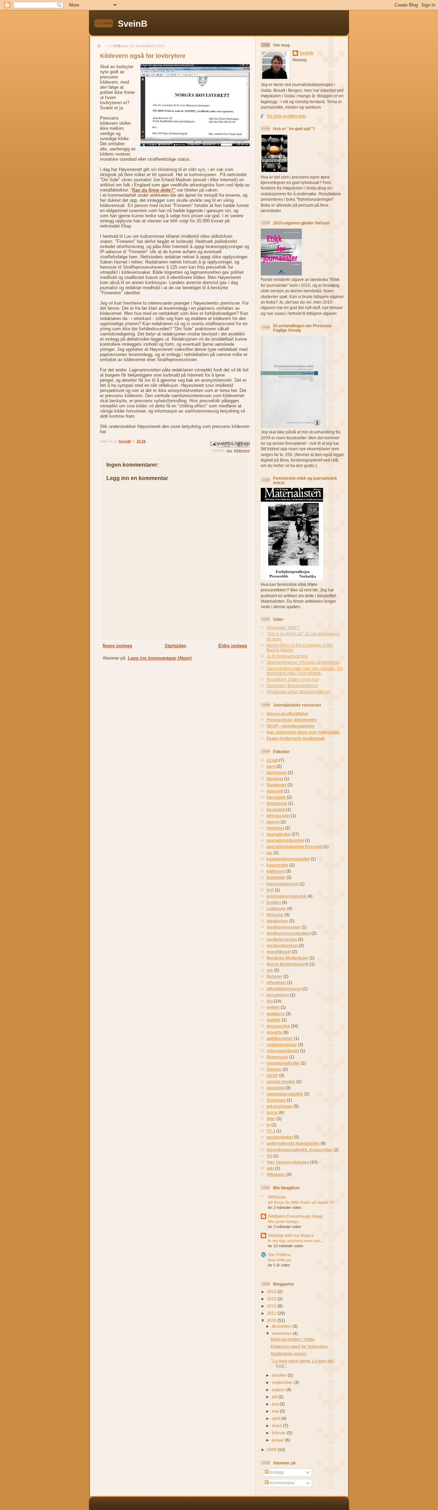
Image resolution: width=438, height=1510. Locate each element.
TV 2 (271, 1131)
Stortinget (276, 1100)
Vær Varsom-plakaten (288, 1162)
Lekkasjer (276, 908)
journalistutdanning (285, 840)
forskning (276, 809)
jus (229, 450)
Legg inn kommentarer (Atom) (160, 658)
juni (276, 1404)
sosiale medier (281, 1081)
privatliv (274, 1032)
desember (282, 1326)
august (279, 1389)
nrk (270, 970)
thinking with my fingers (291, 1235)
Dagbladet (276, 785)
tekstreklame (280, 1106)
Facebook (276, 797)
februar (279, 1433)
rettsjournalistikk (283, 1063)
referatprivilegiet (283, 1050)
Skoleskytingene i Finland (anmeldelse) (303, 662)
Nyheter (274, 976)
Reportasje (277, 1057)
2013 (272, 1299)
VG (269, 1156)
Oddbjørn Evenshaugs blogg (295, 1216)
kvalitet (274, 902)
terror (272, 1112)
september (283, 1382)
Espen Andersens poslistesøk (296, 738)
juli (275, 1397)
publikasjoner (280, 1038)
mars (277, 1425)
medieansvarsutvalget (288, 933)
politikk (274, 1020)
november (282, 1333)
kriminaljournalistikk (286, 896)
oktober (280, 1375)
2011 (272, 1313)
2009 (272, 1449)
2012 (272, 1306)
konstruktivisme (282, 884)
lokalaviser (277, 921)
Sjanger (274, 1069)
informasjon (278, 815)
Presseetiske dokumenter (292, 719)
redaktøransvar (282, 1044)
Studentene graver (289, 1353)
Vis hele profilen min (286, 116)
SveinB (132, 24)
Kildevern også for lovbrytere (299, 1346)
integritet (275, 828)
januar (278, 1440)
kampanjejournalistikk (288, 859)
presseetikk (278, 1026)
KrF (270, 890)
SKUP (272, 1075)
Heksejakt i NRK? (283, 627)
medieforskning (282, 939)
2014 (272, 1291)
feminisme (277, 803)
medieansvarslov (283, 927)
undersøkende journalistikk (293, 1143)
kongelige (276, 877)
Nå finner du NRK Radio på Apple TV (301, 1202)
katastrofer (277, 865)
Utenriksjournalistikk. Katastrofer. (300, 1149)
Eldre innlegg (232, 645)
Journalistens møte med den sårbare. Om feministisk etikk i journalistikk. (305, 670)
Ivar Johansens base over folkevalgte (303, 732)
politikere (276, 1013)
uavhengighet (280, 1137)
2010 (272, 1320)
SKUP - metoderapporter (291, 726)
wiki (270, 1168)
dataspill (275, 791)
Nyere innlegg (117, 645)
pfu (270, 1001)
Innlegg (276, 1472)
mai (276, 1411)
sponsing (275, 1087)
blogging (275, 778)
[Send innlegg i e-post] (212, 443)
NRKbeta (277, 1197)
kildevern (242, 450)
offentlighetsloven (284, 988)
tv (268, 1124)
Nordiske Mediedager (287, 958)
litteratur (275, 914)
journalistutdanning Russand (294, 846)
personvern (278, 995)
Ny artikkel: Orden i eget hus (293, 679)
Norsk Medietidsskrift (288, 964)
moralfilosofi (279, 951)
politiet (273, 1007)
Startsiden (175, 645)
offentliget (276, 982)
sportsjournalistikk (285, 1094)
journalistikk (279, 834)
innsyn (273, 822)
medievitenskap (282, 945)
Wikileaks (276, 1174)
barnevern (277, 772)
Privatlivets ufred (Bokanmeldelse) (298, 691)
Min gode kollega (283, 1221)
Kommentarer (282, 1483)
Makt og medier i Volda (292, 1339)
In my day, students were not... (295, 1241)
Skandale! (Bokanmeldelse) (292, 685)
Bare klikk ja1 (280, 1260)
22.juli (272, 760)
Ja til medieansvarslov (287, 656)
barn (271, 766)
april (276, 1418)
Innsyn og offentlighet (287, 713)
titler (271, 1118)
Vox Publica (279, 1254)
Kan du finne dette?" (154, 190)
